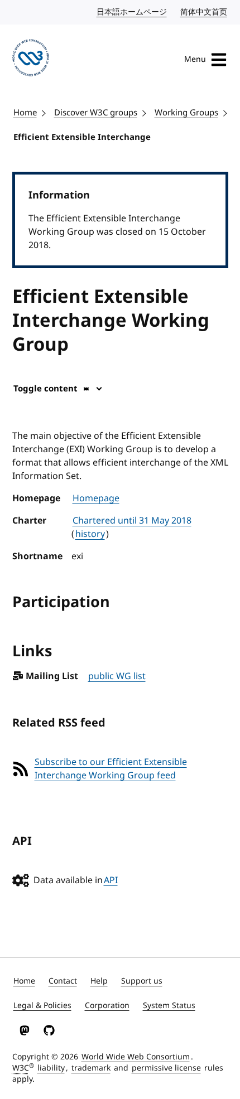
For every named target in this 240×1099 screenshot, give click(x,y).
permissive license (166, 1068)
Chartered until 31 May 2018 (132, 520)
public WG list (117, 676)
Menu (195, 59)
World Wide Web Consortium (135, 1057)
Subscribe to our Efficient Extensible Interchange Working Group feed (111, 769)
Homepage (96, 498)
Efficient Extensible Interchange (82, 137)
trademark (91, 1068)
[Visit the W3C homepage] (31, 59)
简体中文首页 (204, 12)
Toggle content (45, 389)
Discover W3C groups (95, 112)
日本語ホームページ (132, 12)
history (90, 534)
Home (25, 112)
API (111, 880)
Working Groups (186, 112)
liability (51, 1068)
